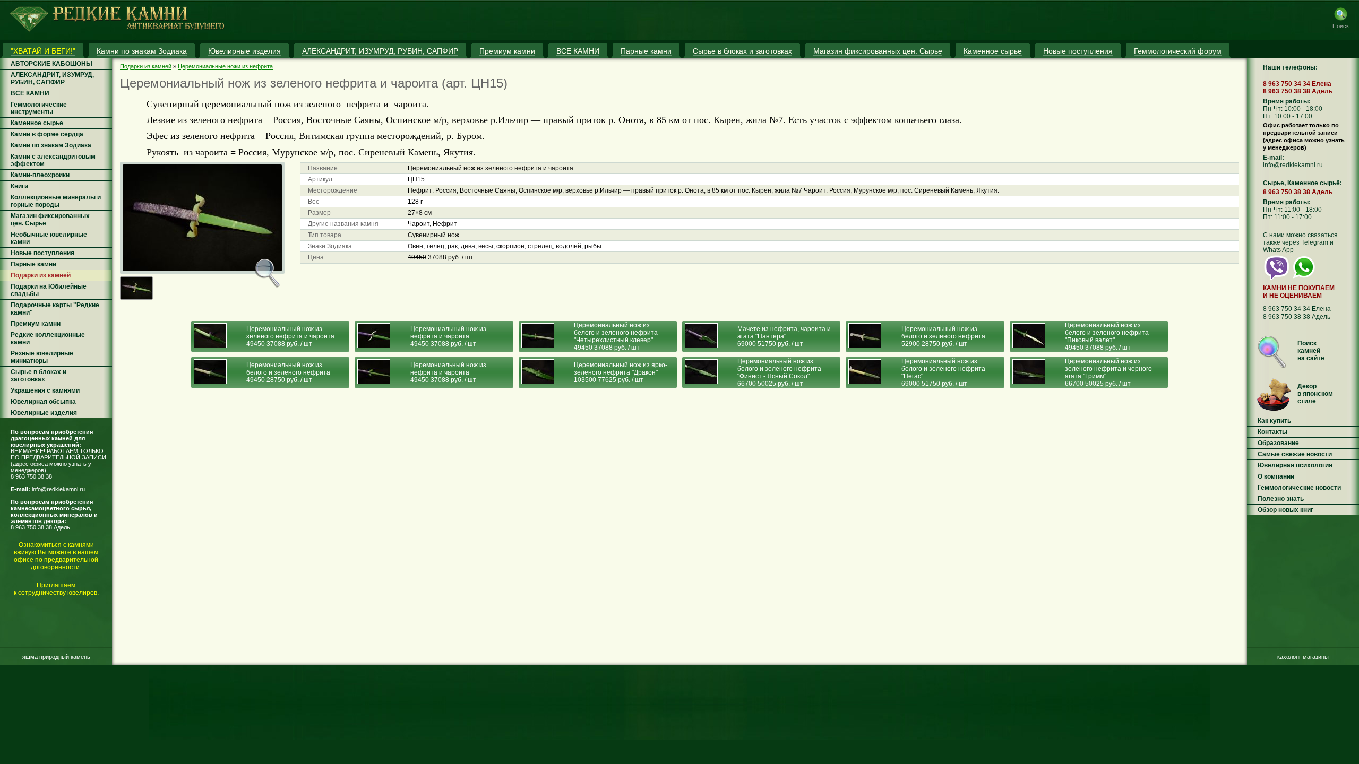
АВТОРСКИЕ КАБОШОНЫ (51, 63)
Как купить (1274, 420)
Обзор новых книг (1285, 510)
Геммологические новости (1299, 487)
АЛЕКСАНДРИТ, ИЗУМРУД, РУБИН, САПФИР (52, 78)
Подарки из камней (41, 275)
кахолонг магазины (1303, 657)
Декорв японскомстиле (1315, 394)
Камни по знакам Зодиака (51, 145)
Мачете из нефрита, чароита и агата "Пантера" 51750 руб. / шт (784, 336)
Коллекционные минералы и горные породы (56, 201)
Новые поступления (42, 253)
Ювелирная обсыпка (43, 401)
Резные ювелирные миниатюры (42, 357)
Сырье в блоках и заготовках (38, 375)
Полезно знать (1281, 498)
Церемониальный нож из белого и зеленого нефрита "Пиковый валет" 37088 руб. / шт (1107, 336)
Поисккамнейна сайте (1310, 351)
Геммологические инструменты (39, 108)
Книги (19, 186)
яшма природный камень (56, 657)
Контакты (1272, 432)
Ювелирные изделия (44, 412)
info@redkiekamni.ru (58, 489)
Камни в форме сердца (47, 134)
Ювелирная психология (1295, 465)
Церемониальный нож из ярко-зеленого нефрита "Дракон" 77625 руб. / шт (620, 372)
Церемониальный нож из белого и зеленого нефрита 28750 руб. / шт (943, 336)
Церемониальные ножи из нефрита (225, 66)
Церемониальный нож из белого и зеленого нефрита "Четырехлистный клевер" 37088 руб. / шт (616, 336)
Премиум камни (36, 323)
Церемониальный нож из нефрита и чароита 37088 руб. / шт (448, 336)
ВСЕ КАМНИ (30, 93)
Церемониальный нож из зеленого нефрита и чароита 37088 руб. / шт (290, 336)
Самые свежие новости (1295, 454)
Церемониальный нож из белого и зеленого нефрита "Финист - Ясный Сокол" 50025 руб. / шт (779, 372)
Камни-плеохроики (40, 175)
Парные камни (33, 264)
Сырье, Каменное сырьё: (1302, 183)
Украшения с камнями (45, 390)
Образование (1278, 443)
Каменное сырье (37, 123)
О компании (1276, 476)
